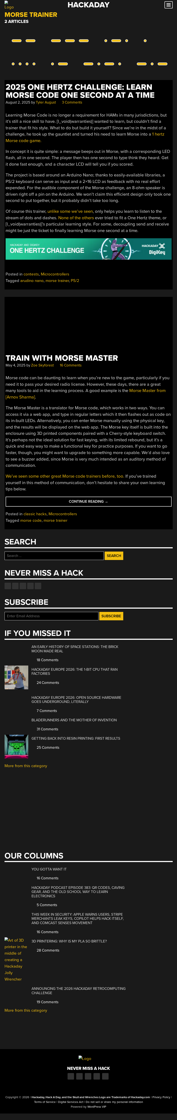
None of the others (76, 218)
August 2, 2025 (18, 102)
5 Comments (46, 905)
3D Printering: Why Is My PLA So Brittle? (69, 941)
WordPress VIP (96, 1107)
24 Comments (47, 682)
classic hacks (35, 514)
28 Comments (47, 950)
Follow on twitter (15, 586)
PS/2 (75, 280)
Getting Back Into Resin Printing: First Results (76, 738)
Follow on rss (30, 586)
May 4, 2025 (15, 365)
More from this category (26, 765)
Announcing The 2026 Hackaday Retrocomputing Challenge (79, 990)
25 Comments (47, 747)
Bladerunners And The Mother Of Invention (74, 720)
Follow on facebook (8, 586)
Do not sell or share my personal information (114, 1102)
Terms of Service (45, 1102)
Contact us (38, 586)
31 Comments (47, 729)
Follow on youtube (23, 586)
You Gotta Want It (49, 869)
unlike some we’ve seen (70, 211)
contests (31, 274)
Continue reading (94, 503)
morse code (31, 520)
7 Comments (46, 711)
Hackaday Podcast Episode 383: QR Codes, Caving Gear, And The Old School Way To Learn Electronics (78, 891)
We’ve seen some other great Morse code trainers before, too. (65, 476)
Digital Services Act (70, 1102)
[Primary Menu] (168, 4)
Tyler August (46, 102)
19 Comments (47, 1002)
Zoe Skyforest (42, 365)
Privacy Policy (161, 1097)
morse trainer (57, 280)
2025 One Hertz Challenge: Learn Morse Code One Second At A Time (80, 91)
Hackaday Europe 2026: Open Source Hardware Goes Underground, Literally (76, 699)
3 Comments (71, 102)
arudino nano (32, 280)
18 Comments (47, 660)
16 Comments (70, 365)
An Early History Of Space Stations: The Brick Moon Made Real (75, 649)
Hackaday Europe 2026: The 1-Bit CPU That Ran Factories (75, 671)
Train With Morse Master (62, 358)
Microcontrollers (55, 274)
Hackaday (88, 5)
